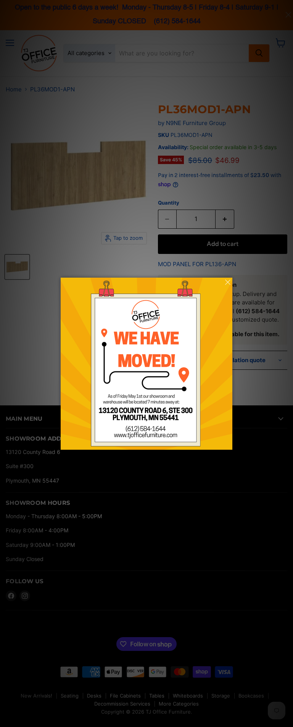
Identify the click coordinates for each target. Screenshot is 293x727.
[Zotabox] (227, 443)
